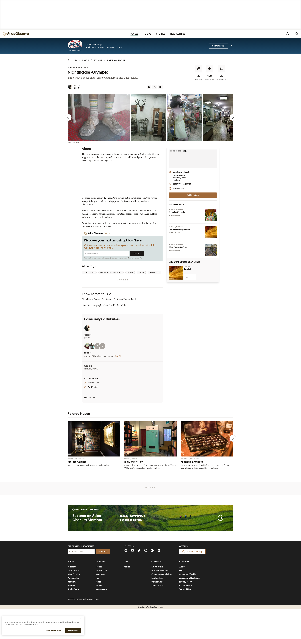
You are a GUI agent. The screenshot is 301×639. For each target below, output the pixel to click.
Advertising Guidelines (189, 578)
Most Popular (74, 574)
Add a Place (73, 589)
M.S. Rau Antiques (77, 462)
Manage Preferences (53, 630)
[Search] (296, 33)
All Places (72, 567)
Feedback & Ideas (159, 570)
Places (71, 562)
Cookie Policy (185, 586)
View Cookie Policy (30, 624)
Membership (157, 567)
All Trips (127, 567)
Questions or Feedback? (150, 607)
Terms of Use (138, 258)
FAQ (181, 570)
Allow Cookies (73, 630)
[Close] (80, 619)
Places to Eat (73, 578)
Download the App (194, 552)
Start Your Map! (218, 46)
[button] (198, 68)
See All (118, 356)
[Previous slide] (68, 117)
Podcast (99, 586)
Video (98, 582)
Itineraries (100, 574)
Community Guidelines (161, 574)
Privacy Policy (128, 258)
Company (184, 562)
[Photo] (211, 215)
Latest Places (74, 570)
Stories (99, 567)
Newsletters (101, 589)
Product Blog (157, 578)
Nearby (71, 586)
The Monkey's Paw (134, 462)
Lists (97, 578)
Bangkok (187, 269)
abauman (101, 356)
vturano (110, 356)
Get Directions (193, 195)
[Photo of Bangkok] (176, 273)
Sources (87, 398)
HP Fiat (93, 356)
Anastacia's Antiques (192, 462)
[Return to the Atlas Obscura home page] (16, 33)
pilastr (76, 88)
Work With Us (157, 586)
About (182, 567)
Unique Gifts (156, 582)
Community (157, 562)
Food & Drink (101, 570)
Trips (126, 562)
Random (72, 582)
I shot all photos (74, 142)
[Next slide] (233, 117)
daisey (87, 356)
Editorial (100, 562)
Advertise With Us (187, 574)
